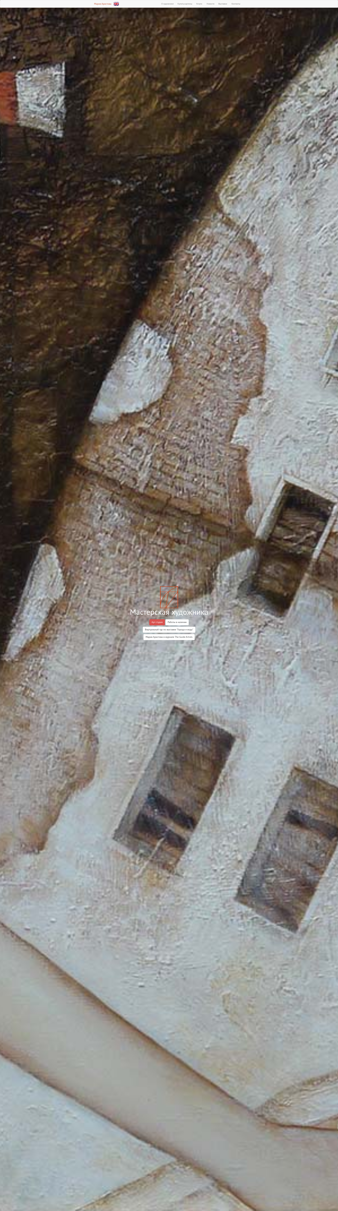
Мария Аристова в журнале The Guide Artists (169, 637)
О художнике (167, 4)
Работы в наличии (177, 622)
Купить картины (185, 4)
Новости (210, 4)
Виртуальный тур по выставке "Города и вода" (169, 629)
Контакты (235, 4)
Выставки (222, 4)
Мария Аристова (102, 4)
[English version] (116, 3)
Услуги (199, 4)
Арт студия (157, 622)
